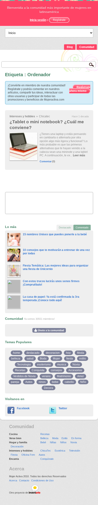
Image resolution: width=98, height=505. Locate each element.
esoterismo (44, 364)
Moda (80, 352)
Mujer (56, 358)
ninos (42, 382)
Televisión (74, 450)
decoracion (53, 352)
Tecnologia (24, 364)
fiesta (69, 358)
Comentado (82, 227)
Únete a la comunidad (50, 330)
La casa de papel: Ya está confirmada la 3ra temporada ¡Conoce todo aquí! (51, 298)
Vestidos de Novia (24, 376)
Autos (28, 382)
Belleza (44, 438)
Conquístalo (47, 458)
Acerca (13, 480)
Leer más (79, 155)
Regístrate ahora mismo (79, 89)
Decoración (17, 446)
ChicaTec (45, 450)
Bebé (43, 442)
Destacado (65, 227)
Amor (80, 376)
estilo (82, 358)
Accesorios (75, 370)
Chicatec (44, 116)
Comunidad (86, 47)
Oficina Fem (28, 454)
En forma (76, 438)
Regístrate (59, 20)
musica (61, 364)
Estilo (64, 438)
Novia (76, 364)
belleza (15, 358)
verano (46, 376)
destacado (32, 352)
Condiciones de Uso (42, 480)
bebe (55, 382)
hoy (68, 352)
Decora (48, 388)
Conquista (38, 370)
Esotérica (60, 450)
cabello (69, 382)
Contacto (24, 480)
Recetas (20, 370)
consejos (56, 370)
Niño (83, 382)
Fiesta (14, 454)
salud (30, 358)
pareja (15, 382)
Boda (43, 358)
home (16, 352)
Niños (63, 442)
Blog (70, 47)
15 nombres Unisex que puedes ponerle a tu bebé (55, 234)
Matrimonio (64, 376)
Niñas (53, 442)
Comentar (46, 161)
